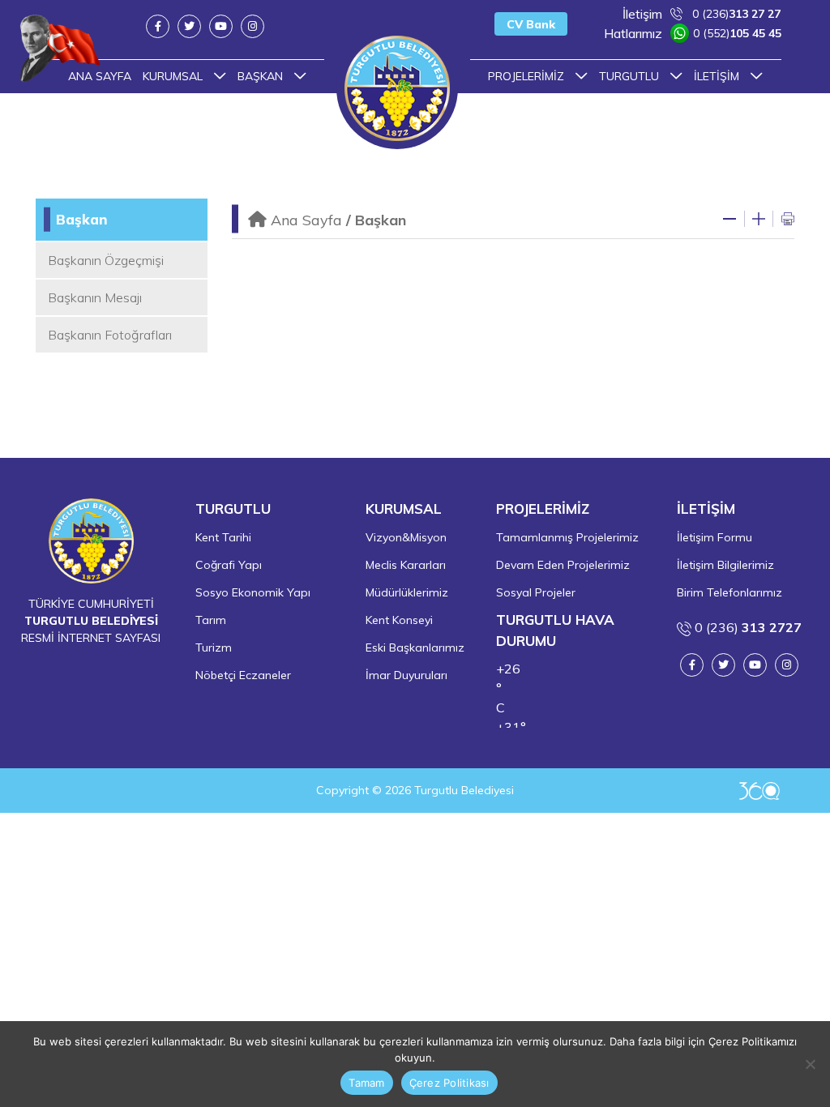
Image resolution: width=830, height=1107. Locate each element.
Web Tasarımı (759, 791)
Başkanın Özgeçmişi (106, 260)
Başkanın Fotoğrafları (110, 335)
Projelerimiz (527, 76)
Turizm (213, 647)
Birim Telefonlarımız (729, 592)
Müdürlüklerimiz (407, 592)
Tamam (366, 1082)
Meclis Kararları (406, 565)
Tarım (210, 620)
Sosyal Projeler (535, 592)
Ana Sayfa (306, 220)
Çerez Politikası (449, 1082)
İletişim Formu (714, 537)
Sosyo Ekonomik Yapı (252, 592)
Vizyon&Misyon (406, 537)
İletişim (718, 76)
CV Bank (531, 24)
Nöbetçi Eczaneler (243, 675)
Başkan (261, 76)
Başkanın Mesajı (95, 297)
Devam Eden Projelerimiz (563, 565)
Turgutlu (630, 76)
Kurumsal (174, 76)
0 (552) (692, 33)
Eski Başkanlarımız (415, 647)
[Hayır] (810, 1064)
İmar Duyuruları (406, 675)
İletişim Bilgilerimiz (725, 565)
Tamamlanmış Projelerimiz (567, 537)
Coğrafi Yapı (228, 565)
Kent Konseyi (399, 620)
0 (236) (701, 14)
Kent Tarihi (223, 537)
